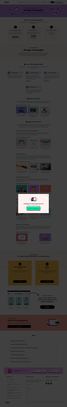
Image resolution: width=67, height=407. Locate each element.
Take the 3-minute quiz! (33, 208)
